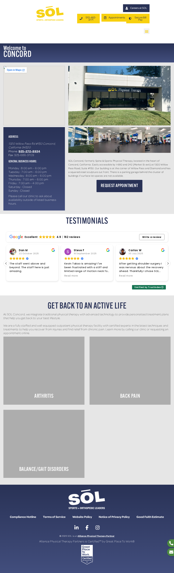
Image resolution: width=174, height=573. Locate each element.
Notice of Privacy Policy (114, 517)
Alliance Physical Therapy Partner (96, 535)
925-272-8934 (29, 151)
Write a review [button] (151, 237)
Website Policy (82, 517)
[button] (147, 31)
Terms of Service (54, 517)
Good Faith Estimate (150, 517)
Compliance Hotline (23, 517)
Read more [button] (71, 275)
